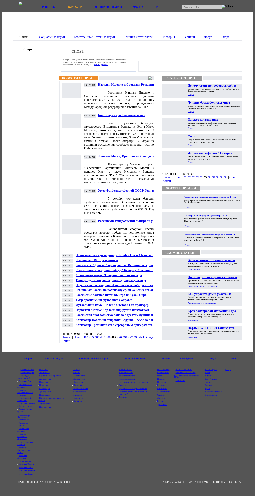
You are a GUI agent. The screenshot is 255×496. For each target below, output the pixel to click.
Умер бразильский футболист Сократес (104, 300)
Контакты (219, 482)
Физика (76, 372)
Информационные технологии (202, 286)
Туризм (208, 385)
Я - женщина (211, 369)
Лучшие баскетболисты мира (209, 102)
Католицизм (163, 372)
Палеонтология (80, 388)
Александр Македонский (23, 376)
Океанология (79, 391)
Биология (77, 395)
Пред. (77, 337)
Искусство (44, 385)
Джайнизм (162, 404)
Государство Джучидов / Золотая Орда (23, 417)
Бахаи (160, 401)
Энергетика (124, 385)
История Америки (22, 456)
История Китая (26, 467)
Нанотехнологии (127, 379)
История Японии (27, 470)
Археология (45, 379)
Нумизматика (194, 269)
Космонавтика (125, 369)
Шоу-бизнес (211, 379)
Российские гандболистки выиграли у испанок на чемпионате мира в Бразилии (127, 222)
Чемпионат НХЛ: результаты (97, 260)
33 (221, 177)
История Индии (26, 464)
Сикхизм (161, 395)
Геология (77, 385)
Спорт (191, 94)
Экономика (193, 320)
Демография (45, 391)
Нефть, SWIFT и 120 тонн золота (211, 328)
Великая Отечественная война (24, 450)
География (78, 382)
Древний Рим (25, 381)
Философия (44, 388)
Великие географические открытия (25, 392)
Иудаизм (161, 379)
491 (125, 337)
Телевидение (211, 395)
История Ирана (26, 474)
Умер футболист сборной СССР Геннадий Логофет (128, 192)
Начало (66, 337)
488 (108, 337)
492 (130, 337)
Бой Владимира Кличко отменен (121, 115)
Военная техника (127, 375)
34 (225, 177)
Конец (66, 341)
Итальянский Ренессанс (24, 399)
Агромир (123, 397)
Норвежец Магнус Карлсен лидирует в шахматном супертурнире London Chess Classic (112, 311)
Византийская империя (24, 385)
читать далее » (101, 64)
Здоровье (209, 382)
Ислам (160, 375)
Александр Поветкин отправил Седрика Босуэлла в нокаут (118, 320)
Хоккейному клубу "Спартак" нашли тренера (109, 275)
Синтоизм (162, 388)
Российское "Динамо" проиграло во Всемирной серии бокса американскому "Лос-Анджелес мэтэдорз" (114, 266)
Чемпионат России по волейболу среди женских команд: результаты (116, 291)
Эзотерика (180, 380)
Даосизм (161, 398)
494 (141, 337)
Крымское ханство (22, 424)
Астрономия (79, 379)
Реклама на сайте (173, 482)
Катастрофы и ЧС (184, 369)
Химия (76, 369)
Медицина (78, 398)
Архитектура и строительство (202, 303)
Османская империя (23, 429)
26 (193, 177)
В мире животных (213, 391)
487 (102, 337)
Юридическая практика (50, 375)
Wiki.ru (48, 6)
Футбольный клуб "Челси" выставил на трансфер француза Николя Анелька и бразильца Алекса (112, 306)
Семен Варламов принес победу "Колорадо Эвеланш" (114, 270)
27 (197, 177)
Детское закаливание (203, 119)
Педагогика (44, 395)
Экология (77, 401)
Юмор (208, 375)
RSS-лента (235, 482)
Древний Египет (26, 369)
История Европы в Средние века (26, 404)
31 (213, 177)
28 (201, 177)
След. (150, 337)
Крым (207, 388)
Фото (138, 6)
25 (189, 177)
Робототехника (126, 372)
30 (209, 177)
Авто (207, 372)
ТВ (156, 6)
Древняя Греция (26, 372)
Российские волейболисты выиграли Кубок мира (111, 295)
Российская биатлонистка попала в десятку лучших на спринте (115, 316)
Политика (192, 337)
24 (185, 177)
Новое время (25, 461)
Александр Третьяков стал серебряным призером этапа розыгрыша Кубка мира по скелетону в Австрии (116, 326)
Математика (79, 375)
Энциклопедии (108, 6)
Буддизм (161, 385)
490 (119, 337)
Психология (45, 407)
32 (217, 177)
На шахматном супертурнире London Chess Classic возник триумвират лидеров (117, 256)
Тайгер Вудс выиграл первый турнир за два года (111, 280)
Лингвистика (45, 403)
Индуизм (161, 382)
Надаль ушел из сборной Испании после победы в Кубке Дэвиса (116, 286)
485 (91, 337)
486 (97, 337)
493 (136, 337)
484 (85, 337)
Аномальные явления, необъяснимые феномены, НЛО (186, 374)
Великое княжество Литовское (22, 436)
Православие (163, 369)
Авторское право (198, 482)
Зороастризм (163, 391)
